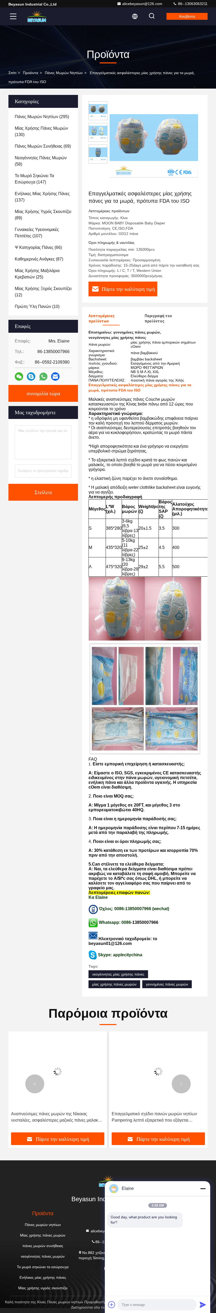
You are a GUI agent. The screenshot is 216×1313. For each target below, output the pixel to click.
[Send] (203, 1304)
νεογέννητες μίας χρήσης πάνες (118, 974)
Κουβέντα (187, 16)
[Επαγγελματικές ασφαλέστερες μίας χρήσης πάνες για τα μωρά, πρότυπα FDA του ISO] (154, 145)
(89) (43, 214)
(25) (37, 273)
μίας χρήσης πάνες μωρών (114, 984)
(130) (41, 131)
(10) (37, 306)
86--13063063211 (192, 4)
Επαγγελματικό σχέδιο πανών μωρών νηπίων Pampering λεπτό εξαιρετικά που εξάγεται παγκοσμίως (154, 1117)
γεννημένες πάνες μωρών (167, 984)
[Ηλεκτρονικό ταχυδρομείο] (55, 376)
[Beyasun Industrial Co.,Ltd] (36, 16)
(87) (39, 259)
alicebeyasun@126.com (142, 4)
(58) (41, 161)
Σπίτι (12, 73)
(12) (43, 291)
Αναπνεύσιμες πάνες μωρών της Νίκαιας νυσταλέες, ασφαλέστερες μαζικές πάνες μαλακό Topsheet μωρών (55, 1117)
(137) (42, 196)
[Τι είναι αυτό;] (43, 376)
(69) (43, 146)
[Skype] (31, 376)
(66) (38, 247)
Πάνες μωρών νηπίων (64, 73)
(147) (34, 178)
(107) (37, 232)
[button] (34, 1083)
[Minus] (203, 1188)
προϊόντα (30, 73)
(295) (42, 116)
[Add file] (111, 1304)
